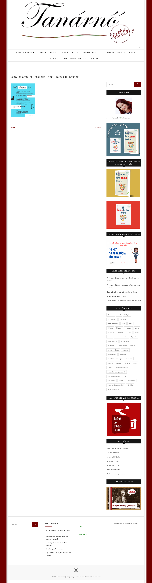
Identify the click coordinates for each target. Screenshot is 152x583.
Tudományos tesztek (92, 52)
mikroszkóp (111, 346)
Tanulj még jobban (69, 52)
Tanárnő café (61, 577)
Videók (94, 58)
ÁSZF (81, 526)
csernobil (123, 319)
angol (119, 315)
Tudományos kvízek (113, 470)
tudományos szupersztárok (116, 372)
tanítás (127, 363)
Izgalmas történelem (114, 457)
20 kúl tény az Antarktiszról (116, 296)
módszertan (123, 346)
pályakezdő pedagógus (115, 359)
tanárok (118, 363)
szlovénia (129, 359)
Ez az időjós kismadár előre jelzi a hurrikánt (122, 292)
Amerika (110, 315)
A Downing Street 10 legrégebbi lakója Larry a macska (58, 532)
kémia (137, 332)
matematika (125, 341)
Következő (98, 127)
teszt (135, 363)
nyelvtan (125, 350)
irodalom (128, 328)
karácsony (111, 332)
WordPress (97, 577)
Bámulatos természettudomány (118, 448)
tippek (110, 367)
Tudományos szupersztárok (116, 474)
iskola (137, 328)
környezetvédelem (122, 337)
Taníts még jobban (47, 52)
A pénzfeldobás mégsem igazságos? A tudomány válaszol (58, 538)
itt (121, 118)
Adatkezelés (83, 534)
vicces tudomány (113, 389)
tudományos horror (122, 367)
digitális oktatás (113, 324)
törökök (130, 385)
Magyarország (112, 341)
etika (123, 324)
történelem (131, 381)
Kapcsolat (55, 58)
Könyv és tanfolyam (115, 52)
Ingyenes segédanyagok (76, 58)
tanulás (110, 363)
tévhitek (121, 381)
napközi (132, 346)
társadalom (111, 381)
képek (110, 337)
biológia (126, 315)
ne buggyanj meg (113, 350)
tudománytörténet (114, 376)
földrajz (110, 328)
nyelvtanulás (112, 354)
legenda (133, 337)
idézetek (119, 328)
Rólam (132, 52)
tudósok (126, 376)
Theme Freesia (79, 577)
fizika (130, 324)
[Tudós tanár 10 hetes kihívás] (123, 252)
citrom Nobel (112, 319)
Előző (13, 127)
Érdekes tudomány (23, 52)
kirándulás (121, 332)
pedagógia (123, 354)
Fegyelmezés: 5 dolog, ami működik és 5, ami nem (124, 300)
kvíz (130, 332)
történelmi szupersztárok (116, 385)
